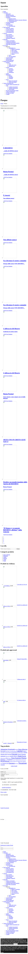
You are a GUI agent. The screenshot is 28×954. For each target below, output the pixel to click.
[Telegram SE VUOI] (11, 840)
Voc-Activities (14, 51)
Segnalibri (11, 77)
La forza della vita (10, 29)
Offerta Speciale (3, 758)
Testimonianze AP (13, 21)
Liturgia (23, 754)
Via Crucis (16, 763)
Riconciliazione (5, 761)
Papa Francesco (16, 758)
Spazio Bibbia (9, 34)
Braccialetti (11, 69)
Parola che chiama (13, 82)
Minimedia (8, 74)
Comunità (8, 23)
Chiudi (2, 952)
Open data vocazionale (11, 44)
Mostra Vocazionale (13, 80)
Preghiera (9, 759)
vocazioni (3, 764)
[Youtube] (10, 794)
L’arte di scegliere (10, 31)
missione (12, 756)
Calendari (11, 78)
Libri (10, 63)
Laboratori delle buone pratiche (12, 43)
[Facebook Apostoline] (9, 794)
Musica (13, 54)
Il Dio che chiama (10, 28)
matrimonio (3, 756)
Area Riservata (12, 26)
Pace (7, 758)
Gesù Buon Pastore (20, 752)
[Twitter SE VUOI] (16, 819)
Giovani (5, 33)
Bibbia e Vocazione (15, 49)
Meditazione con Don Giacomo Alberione (18, 20)
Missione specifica (10, 15)
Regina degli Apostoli (22, 759)
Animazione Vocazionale (8, 749)
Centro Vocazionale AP (8, 83)
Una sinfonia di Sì (10, 32)
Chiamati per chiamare (11, 41)
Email (2, 771)
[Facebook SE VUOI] (5, 819)
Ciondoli (10, 71)
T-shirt (7, 73)
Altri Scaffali (11, 89)
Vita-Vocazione (6, 27)
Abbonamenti (9, 58)
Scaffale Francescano (13, 88)
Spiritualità (8, 13)
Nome (2, 772)
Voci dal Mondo (12, 56)
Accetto (15, 943)
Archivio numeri (9, 57)
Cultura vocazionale (10, 40)
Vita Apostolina (9, 24)
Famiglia (9, 752)
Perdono (3, 759)
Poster (7, 79)
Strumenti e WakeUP (10, 38)
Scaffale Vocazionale (13, 86)
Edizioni (8, 62)
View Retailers (9, 153)
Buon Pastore (8, 751)
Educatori (5, 39)
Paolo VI (9, 758)
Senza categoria (6, 554)
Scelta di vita (15, 761)
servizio (21, 761)
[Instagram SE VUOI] (11, 805)
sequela (18, 761)
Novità (24, 756)
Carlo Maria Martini (13, 751)
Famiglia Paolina (12, 18)
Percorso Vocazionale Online (12, 90)
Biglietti (10, 76)
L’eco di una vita (15, 52)
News (10, 55)
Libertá (19, 754)
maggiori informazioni (8, 943)
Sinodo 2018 (6, 763)
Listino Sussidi (14, 766)
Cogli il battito (9, 37)
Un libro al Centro (10, 93)
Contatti (7, 94)
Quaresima (17, 759)
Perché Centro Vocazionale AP (12, 84)
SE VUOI (5, 45)
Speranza (12, 763)
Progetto (14, 759)
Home (4, 11)
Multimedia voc (12, 48)
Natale (20, 756)
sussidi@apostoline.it (6, 787)
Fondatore (8, 17)
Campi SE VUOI (12, 65)
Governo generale (10, 22)
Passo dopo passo (10, 35)
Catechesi (20, 751)
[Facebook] (10, 843)
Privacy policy (4, 792)
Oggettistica (11, 72)
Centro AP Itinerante (10, 91)
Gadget (7, 67)
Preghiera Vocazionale (11, 16)
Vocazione (22, 763)
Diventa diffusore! (10, 60)
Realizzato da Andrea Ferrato (7, 845)
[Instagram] (13, 843)
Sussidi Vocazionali (5, 807)
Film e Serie (14, 50)
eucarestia (6, 752)
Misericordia (8, 756)
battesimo (16, 749)
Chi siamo (5, 12)
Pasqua (24, 758)
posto (6, 759)
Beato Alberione (22, 749)
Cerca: (2, 548)
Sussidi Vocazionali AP (8, 61)
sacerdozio (11, 761)
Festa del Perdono (14, 752)
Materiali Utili (12, 66)
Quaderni (11, 68)
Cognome (3, 774)
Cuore (24, 751)
